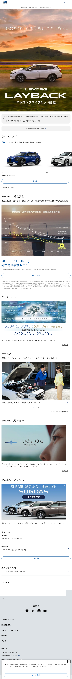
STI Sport (10, 142)
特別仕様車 (18, 142)
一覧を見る (35, 181)
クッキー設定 (36, 675)
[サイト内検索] (64, 2)
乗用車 (3, 142)
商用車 (32, 142)
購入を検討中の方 (33, 7)
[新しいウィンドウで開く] (34, 502)
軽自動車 (25, 142)
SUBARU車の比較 (8, 187)
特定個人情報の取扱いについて (11, 659)
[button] (29, 109)
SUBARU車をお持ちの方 (45, 7)
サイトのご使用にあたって (9, 652)
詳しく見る (36, 275)
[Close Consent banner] (69, 661)
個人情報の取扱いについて (9, 656)
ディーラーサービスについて (58, 412)
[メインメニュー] (68, 2)
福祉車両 (38, 142)
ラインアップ (24, 7)
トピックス (5, 582)
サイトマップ (5, 648)
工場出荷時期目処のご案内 (35, 128)
